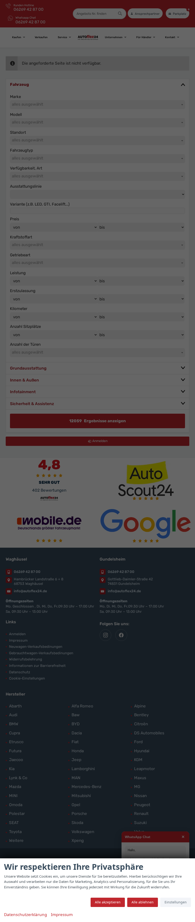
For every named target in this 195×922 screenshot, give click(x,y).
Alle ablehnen (143, 902)
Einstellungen (176, 902)
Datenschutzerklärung (25, 914)
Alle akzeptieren (108, 902)
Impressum (62, 914)
